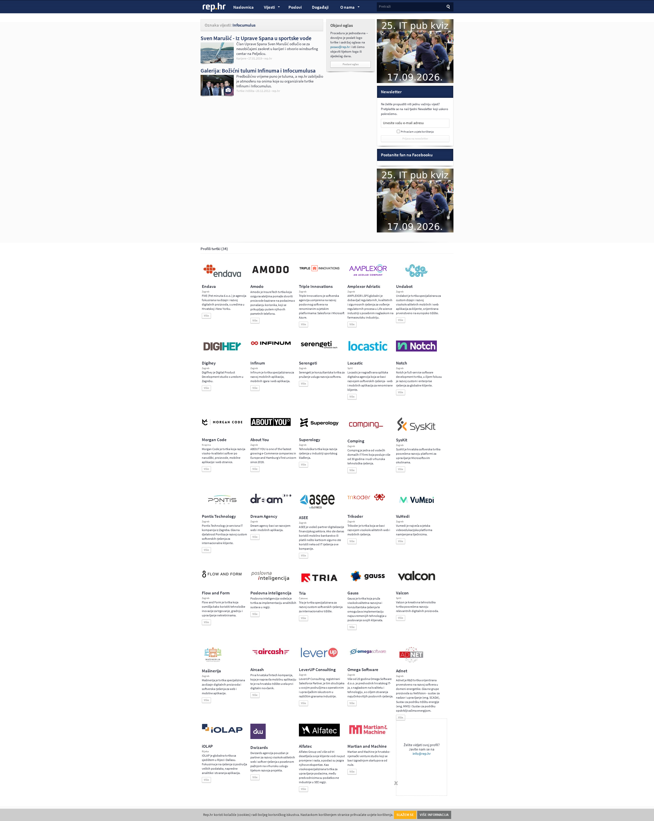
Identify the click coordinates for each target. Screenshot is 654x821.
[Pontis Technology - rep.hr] (222, 505)
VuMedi (403, 516)
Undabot (404, 286)
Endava (209, 286)
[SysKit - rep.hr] (416, 430)
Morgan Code (214, 440)
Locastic (355, 363)
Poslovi (295, 7)
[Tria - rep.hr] (319, 584)
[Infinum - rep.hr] (270, 345)
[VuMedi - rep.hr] (416, 505)
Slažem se (405, 814)
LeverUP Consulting (317, 670)
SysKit (401, 440)
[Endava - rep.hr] (222, 277)
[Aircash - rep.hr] (270, 655)
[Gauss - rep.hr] (367, 581)
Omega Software (362, 670)
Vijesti (267, 7)
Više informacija (434, 814)
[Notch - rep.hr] (416, 350)
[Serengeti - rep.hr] (319, 349)
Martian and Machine (367, 746)
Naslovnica (243, 7)
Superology (309, 440)
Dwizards (259, 747)
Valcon (402, 593)
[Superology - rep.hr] (319, 426)
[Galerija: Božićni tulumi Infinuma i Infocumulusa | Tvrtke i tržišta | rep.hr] (217, 94)
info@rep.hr (422, 753)
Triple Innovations (316, 286)
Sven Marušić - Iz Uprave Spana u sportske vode (256, 38)
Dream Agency (263, 516)
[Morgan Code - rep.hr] (222, 426)
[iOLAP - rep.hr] (222, 732)
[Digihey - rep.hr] (222, 351)
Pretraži (385, 6)
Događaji (320, 7)
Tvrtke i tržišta (245, 91)
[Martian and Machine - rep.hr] (367, 734)
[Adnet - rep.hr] (411, 661)
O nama (345, 7)
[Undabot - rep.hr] (416, 276)
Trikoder (355, 516)
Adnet (401, 671)
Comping (355, 441)
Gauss (352, 593)
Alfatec (305, 746)
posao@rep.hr (340, 47)
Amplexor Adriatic (363, 286)
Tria (302, 593)
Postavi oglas (351, 64)
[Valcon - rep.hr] (416, 580)
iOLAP (207, 746)
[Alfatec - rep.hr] (319, 735)
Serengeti (308, 363)
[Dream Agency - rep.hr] (270, 502)
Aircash (257, 670)
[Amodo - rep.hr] (270, 274)
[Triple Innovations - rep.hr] (319, 271)
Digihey (209, 363)
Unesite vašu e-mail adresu (403, 123)
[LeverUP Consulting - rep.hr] (319, 657)
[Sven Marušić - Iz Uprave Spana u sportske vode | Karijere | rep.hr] (217, 61)
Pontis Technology (219, 516)
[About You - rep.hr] (270, 426)
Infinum (257, 363)
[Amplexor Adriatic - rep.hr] (367, 275)
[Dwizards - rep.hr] (258, 738)
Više (206, 316)
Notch (401, 363)
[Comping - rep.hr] (366, 431)
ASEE (303, 518)
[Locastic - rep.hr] (367, 350)
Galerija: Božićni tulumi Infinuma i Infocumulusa (258, 70)
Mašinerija (211, 671)
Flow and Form (216, 593)
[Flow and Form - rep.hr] (222, 577)
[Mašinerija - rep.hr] (213, 661)
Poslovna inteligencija (270, 593)
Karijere (241, 58)
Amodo (256, 286)
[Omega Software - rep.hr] (367, 655)
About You (259, 440)
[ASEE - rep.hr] (318, 508)
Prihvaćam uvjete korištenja (417, 132)
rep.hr (214, 7)
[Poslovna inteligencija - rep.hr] (270, 581)
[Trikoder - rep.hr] (366, 499)
